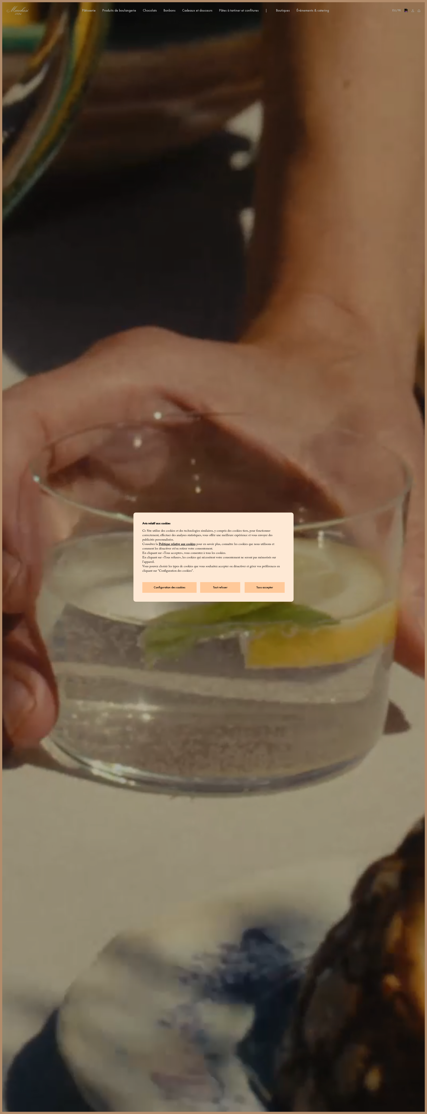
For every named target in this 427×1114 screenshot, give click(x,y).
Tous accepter (264, 587)
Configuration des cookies (169, 587)
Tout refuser (220, 587)
